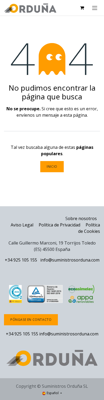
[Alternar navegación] (94, 7)
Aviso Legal (22, 225)
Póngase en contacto (30, 319)
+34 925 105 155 (21, 260)
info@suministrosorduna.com (69, 260)
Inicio (52, 166)
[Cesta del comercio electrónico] (82, 7)
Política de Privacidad (60, 225)
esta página (75, 115)
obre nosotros (82, 218)
